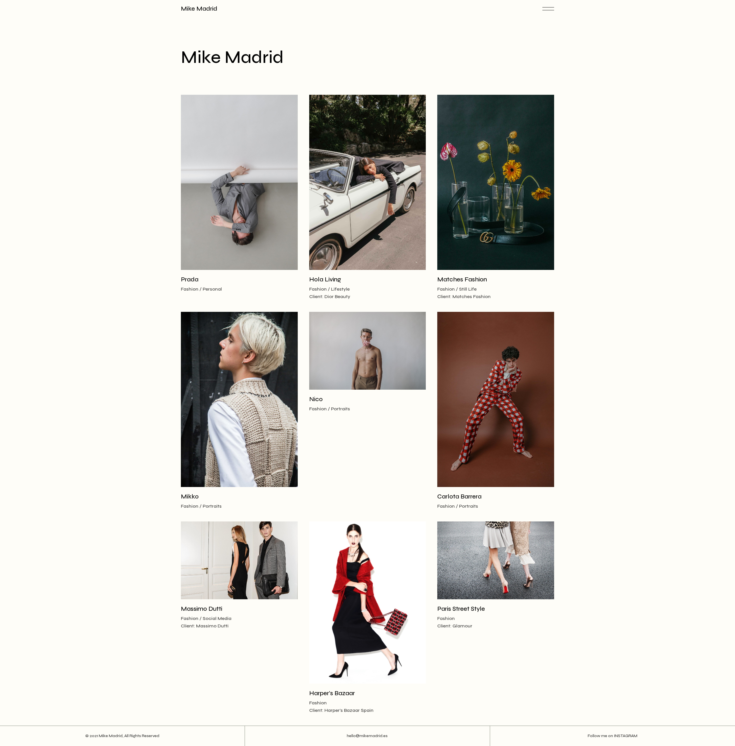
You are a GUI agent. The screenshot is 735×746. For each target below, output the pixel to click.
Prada (189, 279)
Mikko (190, 496)
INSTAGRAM (625, 735)
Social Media (217, 618)
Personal (212, 289)
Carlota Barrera (459, 496)
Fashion (189, 289)
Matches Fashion (462, 279)
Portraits (212, 506)
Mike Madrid (199, 8)
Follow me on (601, 735)
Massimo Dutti (201, 608)
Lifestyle (340, 289)
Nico (316, 399)
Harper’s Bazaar (332, 693)
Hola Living (325, 279)
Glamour (462, 626)
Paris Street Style (461, 608)
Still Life (468, 289)
